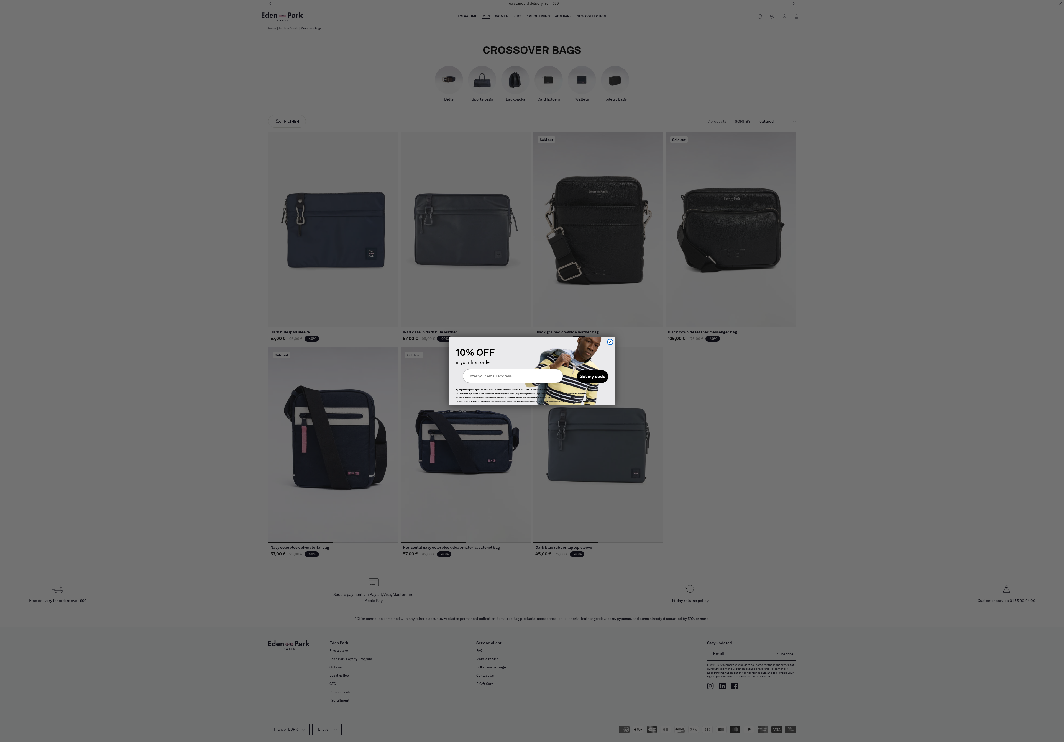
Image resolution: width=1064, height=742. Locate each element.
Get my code (592, 376)
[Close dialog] (610, 342)
